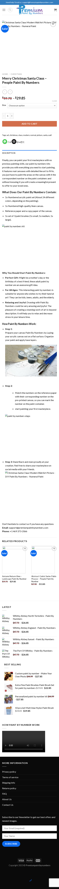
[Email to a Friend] (14, 141)
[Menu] (4, 9)
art (8, 135)
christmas (14, 135)
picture (39, 135)
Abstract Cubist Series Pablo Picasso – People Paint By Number (43, 578)
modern (26, 135)
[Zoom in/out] (11, 872)
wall (50, 135)
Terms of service (10, 777)
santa (45, 135)
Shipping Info (8, 782)
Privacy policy (9, 771)
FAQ (4, 793)
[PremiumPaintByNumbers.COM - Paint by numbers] (29, 10)
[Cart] (55, 10)
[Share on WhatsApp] (4, 141)
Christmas (16, 74)
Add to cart (29, 123)
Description (8, 153)
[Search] (10, 10)
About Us (7, 799)
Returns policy (9, 788)
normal (33, 135)
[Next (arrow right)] (11, 884)
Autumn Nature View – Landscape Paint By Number (14, 577)
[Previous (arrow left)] (3, 884)
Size (4, 105)
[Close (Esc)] (3, 872)
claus (20, 135)
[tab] (29, 153)
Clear (54, 101)
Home (5, 74)
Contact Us (7, 804)
